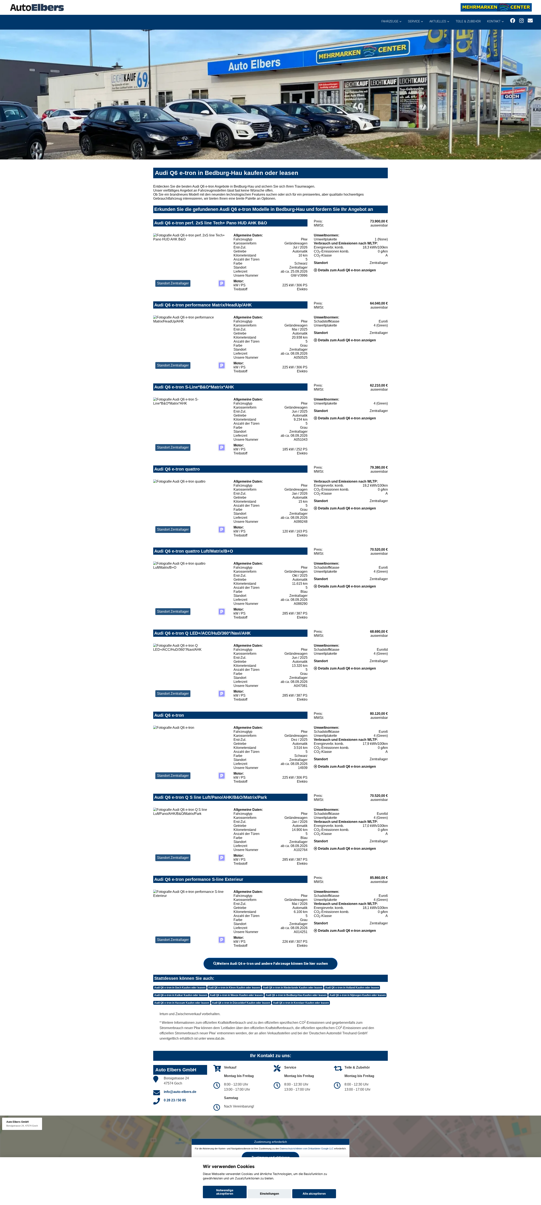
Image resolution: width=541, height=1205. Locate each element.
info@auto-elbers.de (180, 1092)
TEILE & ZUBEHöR (468, 21)
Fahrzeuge (389, 21)
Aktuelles (437, 21)
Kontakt (494, 21)
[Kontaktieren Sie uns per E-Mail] (530, 20)
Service (414, 21)
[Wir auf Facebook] (512, 20)
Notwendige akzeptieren (224, 1192)
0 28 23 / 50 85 (175, 1100)
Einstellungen (269, 1193)
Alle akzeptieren (314, 1193)
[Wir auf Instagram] (521, 20)
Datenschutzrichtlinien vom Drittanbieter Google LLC (306, 1148)
